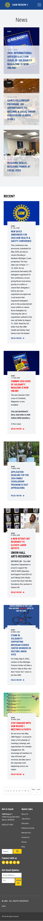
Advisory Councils (28, 828)
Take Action (26, 819)
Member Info (26, 833)
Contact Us (25, 837)
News (13, 226)
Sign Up (18, 881)
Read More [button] (17, 338)
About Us (25, 814)
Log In (4, 906)
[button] (17, 851)
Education (25, 823)
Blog (23, 847)
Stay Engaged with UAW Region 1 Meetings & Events (21, 726)
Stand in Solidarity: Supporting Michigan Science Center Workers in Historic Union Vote (21, 645)
